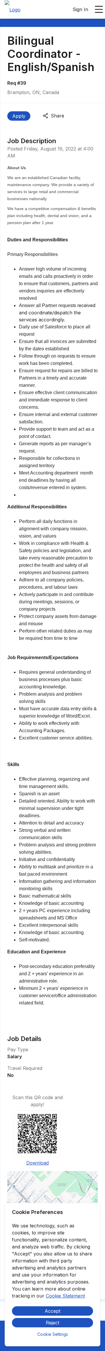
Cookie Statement (65, 1296)
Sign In (80, 9)
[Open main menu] (99, 9)
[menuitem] (12, 9)
